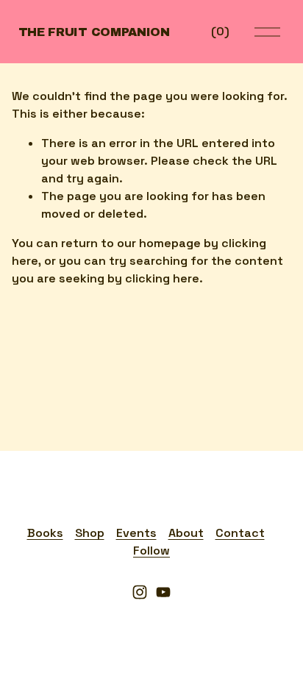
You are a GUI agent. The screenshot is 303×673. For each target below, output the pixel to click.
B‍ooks (45, 533)
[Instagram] (139, 592)
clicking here (162, 278)
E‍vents (136, 533)
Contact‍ (240, 533)
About (186, 533)
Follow (151, 550)
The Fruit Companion (94, 32)
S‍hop (89, 533)
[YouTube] (163, 592)
